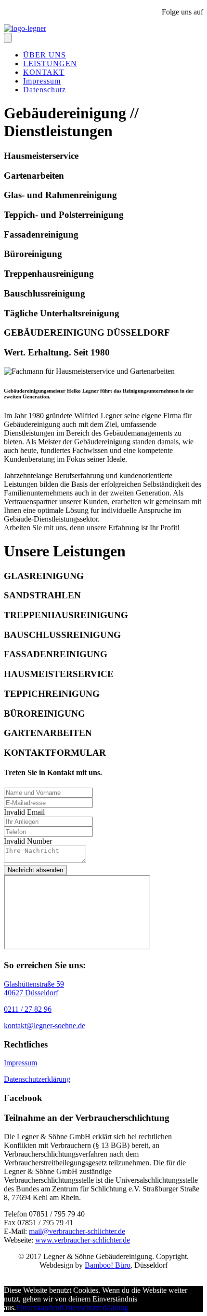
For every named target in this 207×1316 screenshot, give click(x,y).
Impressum (42, 81)
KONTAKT (44, 72)
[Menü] (8, 38)
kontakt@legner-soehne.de (44, 1025)
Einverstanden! (39, 1307)
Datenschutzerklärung (37, 1079)
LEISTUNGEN (50, 63)
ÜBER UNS (44, 55)
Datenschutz (44, 89)
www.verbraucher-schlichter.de (82, 1240)
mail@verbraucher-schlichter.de (77, 1231)
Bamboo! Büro (107, 1265)
